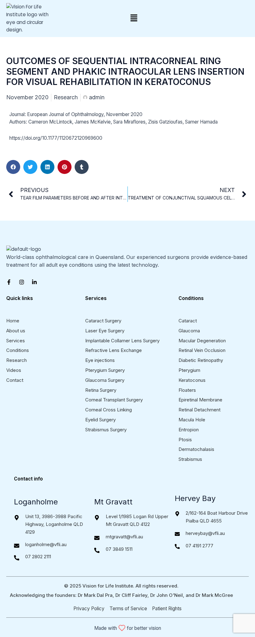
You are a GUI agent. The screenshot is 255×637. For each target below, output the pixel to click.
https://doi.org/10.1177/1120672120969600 (56, 138)
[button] (134, 18)
